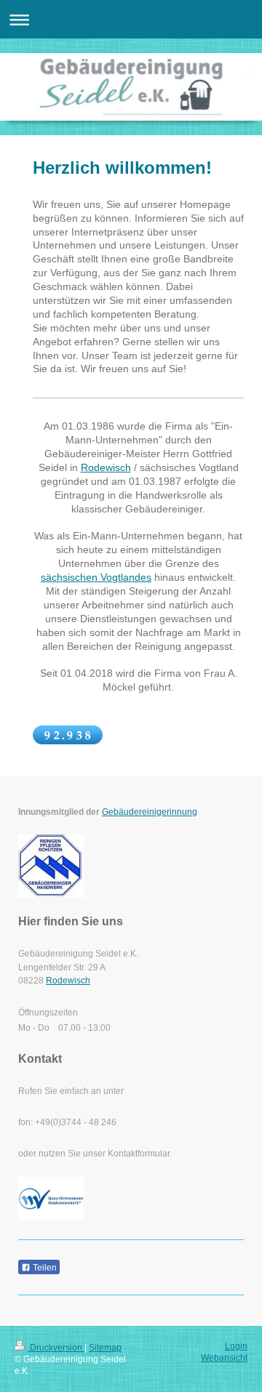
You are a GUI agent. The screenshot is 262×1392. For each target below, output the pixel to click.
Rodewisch (106, 467)
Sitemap (105, 1347)
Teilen (44, 1268)
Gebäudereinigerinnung (149, 811)
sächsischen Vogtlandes (96, 577)
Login (236, 1346)
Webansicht (224, 1357)
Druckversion (56, 1347)
